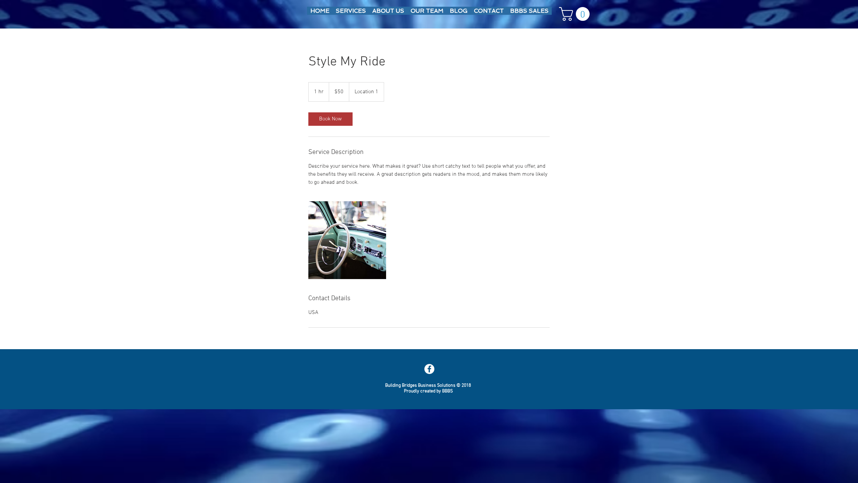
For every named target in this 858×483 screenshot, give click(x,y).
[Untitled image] (347, 240)
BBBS (447, 391)
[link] (330, 119)
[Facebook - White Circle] (429, 369)
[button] (576, 14)
